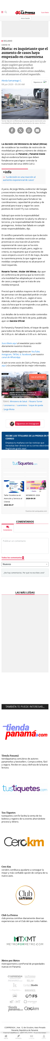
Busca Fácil (31, 991)
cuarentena (22, 405)
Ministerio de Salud (18, 401)
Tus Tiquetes (15, 990)
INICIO (6, 1038)
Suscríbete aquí (9, 343)
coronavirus (9, 405)
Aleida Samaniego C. (12, 80)
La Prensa (31, 977)
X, (20, 354)
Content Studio (30, 985)
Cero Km (31, 1008)
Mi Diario (16, 981)
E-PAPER (31, 1038)
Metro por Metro (15, 1002)
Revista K (15, 986)
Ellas (31, 981)
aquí (4, 365)
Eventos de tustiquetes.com (36, 511)
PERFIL (44, 1038)
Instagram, (7, 354)
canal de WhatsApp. (11, 357)
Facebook (26, 354)
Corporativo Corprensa (16, 977)
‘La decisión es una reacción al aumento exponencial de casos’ (19, 178)
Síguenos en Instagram (27, 423)
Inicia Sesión (25, 18)
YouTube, (35, 351)
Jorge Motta (9, 409)
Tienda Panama (16, 1008)
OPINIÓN (18, 1038)
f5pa (31, 996)
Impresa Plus (31, 1002)
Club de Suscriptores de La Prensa (15, 996)
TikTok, (15, 354)
